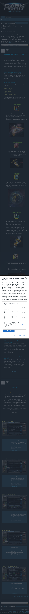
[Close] (26, 278)
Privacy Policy (22, 335)
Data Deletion (7, 335)
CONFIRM (8, 330)
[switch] (23, 307)
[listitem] (14, 304)
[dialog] (14, 307)
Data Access (14, 335)
